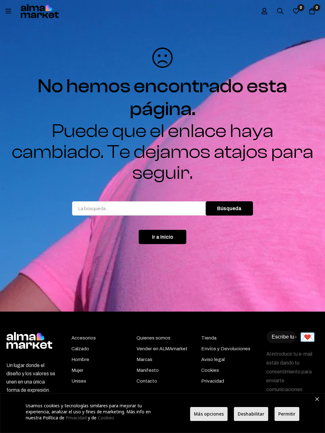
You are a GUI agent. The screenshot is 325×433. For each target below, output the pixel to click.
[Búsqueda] (280, 11)
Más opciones (209, 414)
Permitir (286, 414)
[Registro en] (264, 11)
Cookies (106, 418)
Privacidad (76, 418)
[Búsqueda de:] (162, 208)
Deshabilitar (251, 414)
